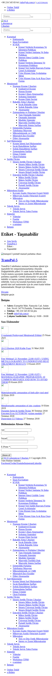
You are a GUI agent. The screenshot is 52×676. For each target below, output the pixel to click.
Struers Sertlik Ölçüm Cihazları (27, 162)
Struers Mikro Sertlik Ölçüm (31, 164)
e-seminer (17, 224)
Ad (2, 430)
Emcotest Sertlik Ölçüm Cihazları (28, 175)
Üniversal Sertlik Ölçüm (29, 182)
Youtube (20, 463)
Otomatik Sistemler (27, 117)
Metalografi (12, 83)
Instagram (28, 463)
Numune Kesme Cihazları (24, 86)
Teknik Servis (13, 206)
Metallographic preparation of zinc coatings (21, 405)
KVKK (16, 44)
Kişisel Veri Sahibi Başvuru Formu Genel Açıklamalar (34, 69)
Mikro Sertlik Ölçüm (27, 177)
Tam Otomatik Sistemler (29, 115)
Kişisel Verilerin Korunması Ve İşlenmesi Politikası (32, 48)
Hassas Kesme (25, 91)
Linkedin (37, 463)
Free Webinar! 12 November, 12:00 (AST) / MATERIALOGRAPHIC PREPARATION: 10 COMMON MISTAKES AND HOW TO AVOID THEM (24, 378)
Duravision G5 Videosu (12, 418)
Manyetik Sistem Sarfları (29, 125)
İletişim (10, 227)
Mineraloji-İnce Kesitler (23, 136)
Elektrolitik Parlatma (22, 128)
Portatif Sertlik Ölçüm (28, 185)
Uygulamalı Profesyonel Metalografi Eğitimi (21, 335)
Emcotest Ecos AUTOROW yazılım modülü (21, 413)
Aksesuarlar (23, 109)
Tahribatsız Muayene (22, 130)
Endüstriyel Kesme (27, 89)
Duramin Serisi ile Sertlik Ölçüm (16, 411)
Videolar (17, 216)
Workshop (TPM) (21, 222)
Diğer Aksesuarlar (21, 138)
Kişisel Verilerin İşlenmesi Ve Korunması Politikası (31, 64)
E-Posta (5, 447)
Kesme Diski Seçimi (27, 99)
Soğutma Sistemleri (27, 96)
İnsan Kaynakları (20, 42)
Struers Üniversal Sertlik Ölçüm (33, 169)
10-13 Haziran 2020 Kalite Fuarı (16, 348)
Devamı (4, 292)
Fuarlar (16, 219)
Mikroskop (18, 198)
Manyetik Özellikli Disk (29, 122)
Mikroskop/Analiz (15, 190)
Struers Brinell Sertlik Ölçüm (31, 172)
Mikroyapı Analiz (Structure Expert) (29, 195)
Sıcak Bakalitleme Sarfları (24, 146)
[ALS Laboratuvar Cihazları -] (9, 26)
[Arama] (32, 30)
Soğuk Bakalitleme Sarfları (25, 149)
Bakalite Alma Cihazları (24, 102)
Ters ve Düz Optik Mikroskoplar (33, 201)
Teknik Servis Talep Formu (25, 211)
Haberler (11, 214)
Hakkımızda (18, 39)
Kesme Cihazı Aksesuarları (30, 94)
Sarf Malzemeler (14, 141)
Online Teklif (13, 7)
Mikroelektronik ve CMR (24, 133)
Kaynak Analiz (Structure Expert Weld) (31, 193)
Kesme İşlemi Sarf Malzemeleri (27, 143)
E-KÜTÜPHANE (42, 2)
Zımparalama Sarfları (22, 151)
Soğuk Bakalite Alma (28, 107)
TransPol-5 (9, 260)
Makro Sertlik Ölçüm (28, 180)
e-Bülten (11, 10)
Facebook (5, 463)
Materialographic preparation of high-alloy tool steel (24, 392)
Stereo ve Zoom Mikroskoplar (32, 203)
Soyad (4, 438)
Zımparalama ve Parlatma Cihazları (29, 112)
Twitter (13, 463)
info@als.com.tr (27, 2)
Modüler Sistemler (26, 120)
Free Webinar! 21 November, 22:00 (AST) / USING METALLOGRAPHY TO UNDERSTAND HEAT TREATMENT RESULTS (25, 361)
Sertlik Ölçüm (13, 159)
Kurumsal (11, 36)
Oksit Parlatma (19, 156)
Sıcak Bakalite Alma (27, 104)
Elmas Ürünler (19, 154)
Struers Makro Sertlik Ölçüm (31, 167)
